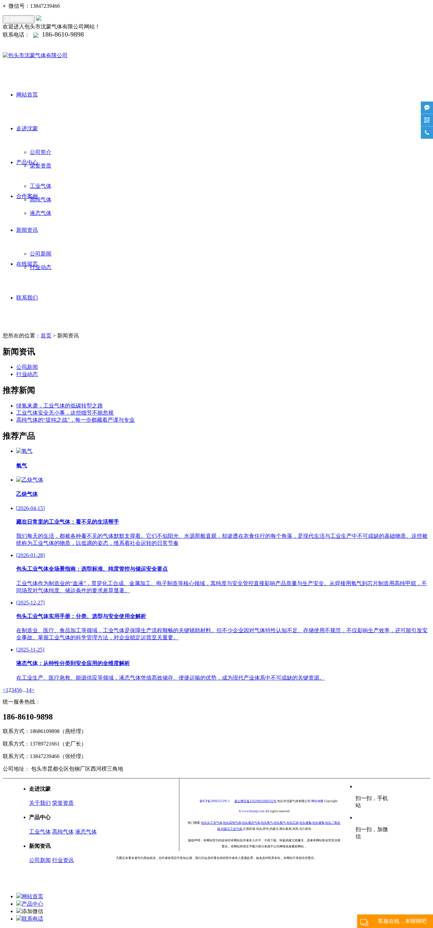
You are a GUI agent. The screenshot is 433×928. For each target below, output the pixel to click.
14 (28, 690)
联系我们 (27, 298)
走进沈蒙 (27, 128)
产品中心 (27, 162)
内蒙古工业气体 (231, 829)
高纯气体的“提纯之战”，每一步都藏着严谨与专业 (75, 420)
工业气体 (40, 186)
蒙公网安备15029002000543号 (255, 801)
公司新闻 (40, 254)
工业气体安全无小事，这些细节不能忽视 (65, 413)
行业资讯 (63, 860)
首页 (46, 335)
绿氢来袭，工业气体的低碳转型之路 (59, 405)
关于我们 (40, 803)
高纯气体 (40, 199)
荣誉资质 (40, 166)
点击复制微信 (18, 19)
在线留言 (27, 264)
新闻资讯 (27, 230)
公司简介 (40, 152)
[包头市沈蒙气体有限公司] (216, 55)
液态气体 (40, 213)
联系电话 (32, 919)
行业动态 (40, 267)
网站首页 (27, 94)
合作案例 (27, 196)
